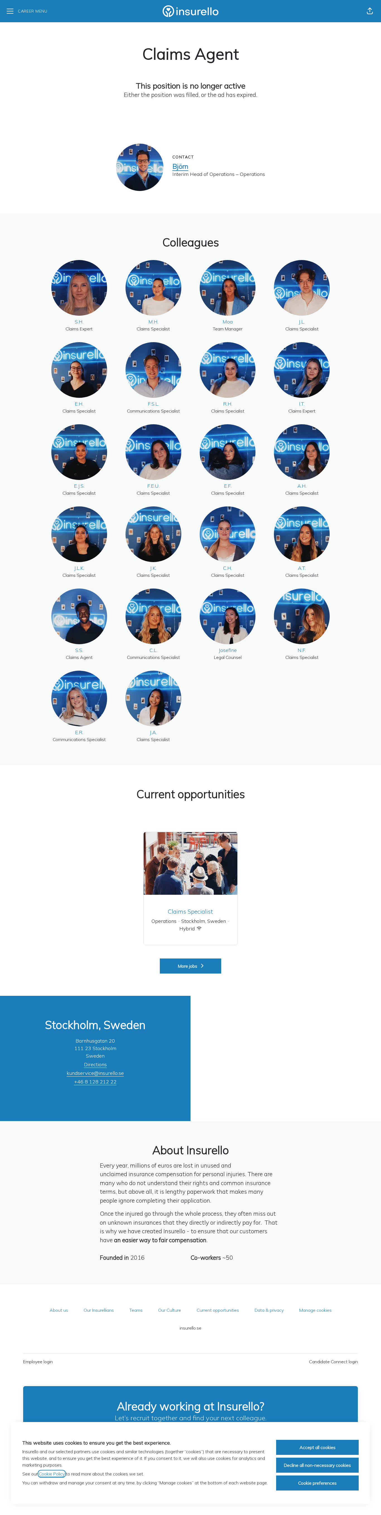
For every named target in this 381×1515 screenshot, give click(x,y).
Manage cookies (315, 1310)
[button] (370, 11)
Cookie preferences (317, 1483)
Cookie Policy (52, 1474)
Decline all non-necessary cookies (317, 1465)
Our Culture (169, 1310)
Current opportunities (218, 1310)
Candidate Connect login (333, 1361)
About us (59, 1310)
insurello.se (190, 1328)
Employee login (38, 1361)
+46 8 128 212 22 (95, 1081)
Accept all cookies (318, 1447)
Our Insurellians (99, 1310)
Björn (180, 166)
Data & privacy (269, 1310)
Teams (136, 1310)
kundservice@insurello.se (95, 1073)
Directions (95, 1064)
